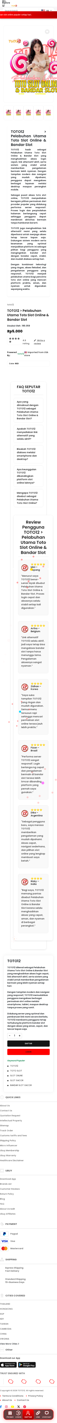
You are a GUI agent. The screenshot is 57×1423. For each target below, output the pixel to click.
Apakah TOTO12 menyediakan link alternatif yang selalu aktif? (27, 433)
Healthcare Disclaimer (12, 1160)
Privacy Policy (35, 1395)
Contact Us (6, 1110)
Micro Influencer (8, 1145)
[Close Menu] (3, 6)
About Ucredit (7, 1208)
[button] (47, 31)
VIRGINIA (4, 1338)
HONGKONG (6, 1308)
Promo (10, 1417)
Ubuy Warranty (8, 1155)
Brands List (6, 1183)
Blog (2, 1198)
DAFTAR (28, 1043)
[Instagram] (8, 1407)
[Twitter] (20, 1407)
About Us (5, 1105)
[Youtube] (14, 1407)
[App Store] (9, 1365)
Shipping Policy (8, 1140)
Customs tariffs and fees (13, 1135)
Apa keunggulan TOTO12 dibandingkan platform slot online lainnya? (26, 476)
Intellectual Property (11, 1120)
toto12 (10, 304)
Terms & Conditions (12, 1395)
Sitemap (4, 1125)
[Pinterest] (26, 1407)
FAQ (2, 1203)
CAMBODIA (5, 1328)
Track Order (6, 1130)
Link (38, 1417)
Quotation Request (10, 1115)
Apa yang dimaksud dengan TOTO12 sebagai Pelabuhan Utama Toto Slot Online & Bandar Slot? (27, 410)
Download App (8, 1178)
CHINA (3, 1333)
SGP (2, 1313)
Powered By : (12, 354)
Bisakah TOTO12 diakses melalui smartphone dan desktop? (27, 454)
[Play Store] (27, 1365)
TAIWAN (4, 1323)
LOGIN (28, 1052)
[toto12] (14, 6)
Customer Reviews (10, 1188)
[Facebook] (2, 1407)
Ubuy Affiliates (7, 1213)
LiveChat (46, 1417)
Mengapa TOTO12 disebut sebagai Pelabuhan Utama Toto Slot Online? (27, 497)
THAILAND (5, 1303)
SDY (2, 1318)
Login (18, 1417)
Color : (14, 363)
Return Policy (7, 1193)
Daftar (28, 1417)
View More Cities (9, 1343)
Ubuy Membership (9, 1150)
